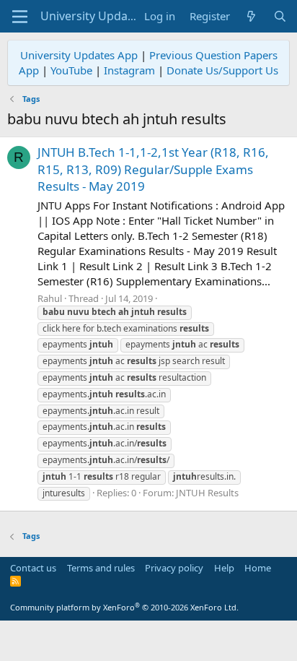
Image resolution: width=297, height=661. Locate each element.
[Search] (280, 16)
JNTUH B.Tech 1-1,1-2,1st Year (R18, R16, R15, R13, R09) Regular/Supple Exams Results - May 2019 (153, 169)
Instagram (129, 70)
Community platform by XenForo (124, 607)
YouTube (71, 70)
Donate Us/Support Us (222, 70)
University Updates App (79, 55)
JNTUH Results (207, 492)
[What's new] (251, 16)
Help (224, 567)
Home (257, 567)
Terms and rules (101, 567)
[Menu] (20, 16)
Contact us (33, 567)
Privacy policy (174, 567)
